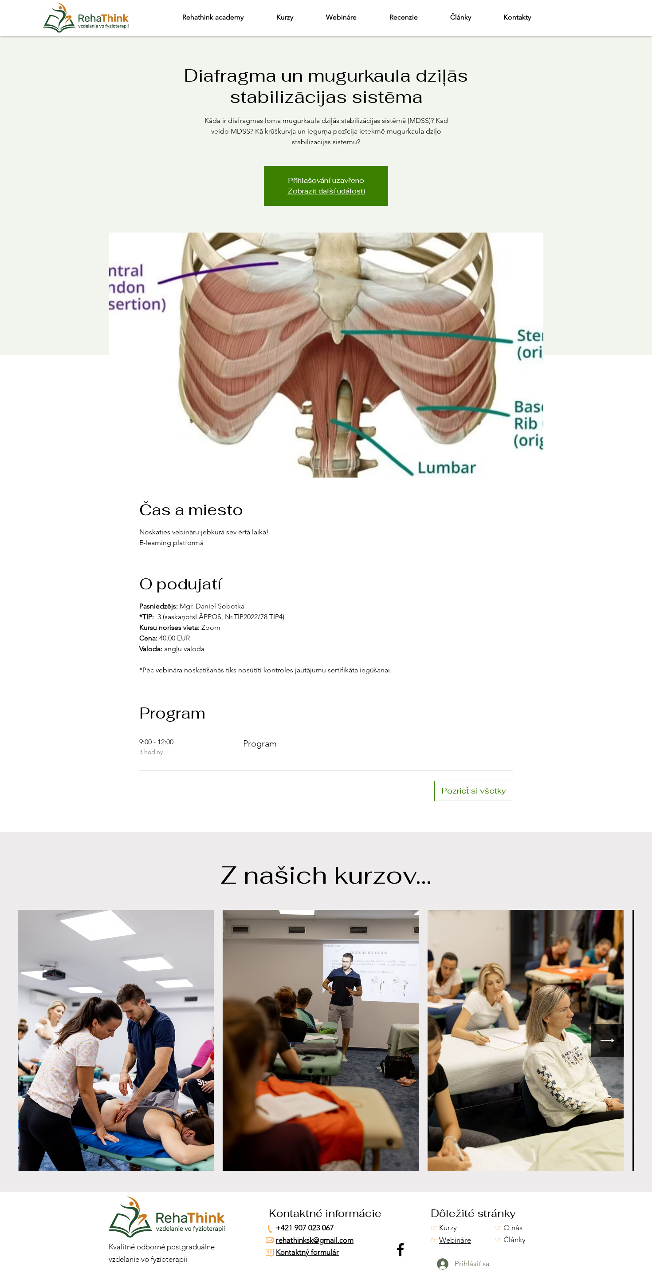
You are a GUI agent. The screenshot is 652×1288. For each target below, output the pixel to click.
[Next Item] (607, 1040)
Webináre (455, 1240)
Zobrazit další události (326, 191)
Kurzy (448, 1227)
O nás (512, 1227)
